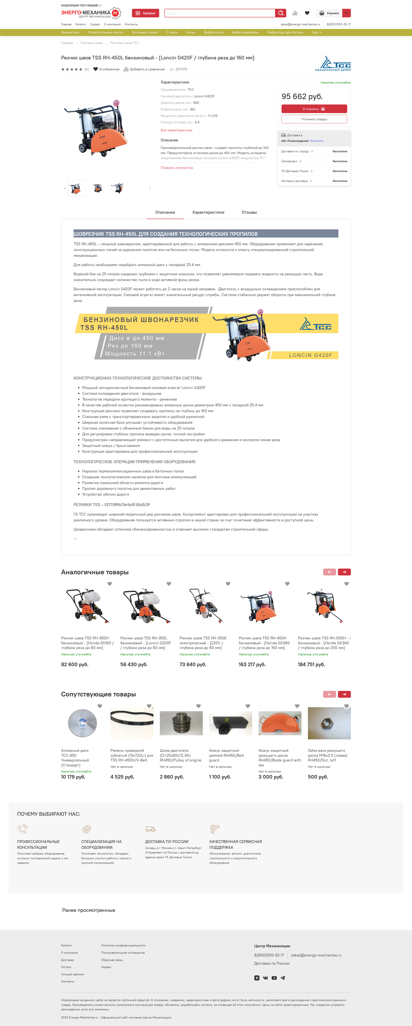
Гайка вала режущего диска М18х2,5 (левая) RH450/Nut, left (327, 755)
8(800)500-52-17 (339, 24)
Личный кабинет (72, 974)
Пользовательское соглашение (123, 953)
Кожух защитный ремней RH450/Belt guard (226, 755)
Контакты (131, 24)
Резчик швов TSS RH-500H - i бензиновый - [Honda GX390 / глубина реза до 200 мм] (324, 643)
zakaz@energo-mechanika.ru (300, 24)
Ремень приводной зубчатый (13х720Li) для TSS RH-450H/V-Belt (132, 755)
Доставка (67, 960)
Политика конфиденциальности (123, 945)
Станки (172, 32)
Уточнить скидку (314, 119)
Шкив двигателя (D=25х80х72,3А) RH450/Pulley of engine (180, 755)
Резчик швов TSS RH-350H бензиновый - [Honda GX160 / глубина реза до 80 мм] (87, 643)
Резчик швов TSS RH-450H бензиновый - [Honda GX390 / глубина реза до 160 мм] (264, 643)
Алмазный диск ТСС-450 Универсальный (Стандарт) (75, 757)
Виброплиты (214, 32)
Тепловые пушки (145, 32)
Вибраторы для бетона (285, 32)
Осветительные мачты (105, 32)
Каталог (149, 13)
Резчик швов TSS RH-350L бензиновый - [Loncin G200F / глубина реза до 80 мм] (145, 643)
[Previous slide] (68, 126)
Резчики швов (92, 43)
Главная (66, 24)
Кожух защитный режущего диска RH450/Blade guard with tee (280, 757)
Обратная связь (112, 960)
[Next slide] (147, 126)
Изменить (317, 141)
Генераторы (70, 32)
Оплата (66, 967)
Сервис (95, 24)
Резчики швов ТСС (124, 43)
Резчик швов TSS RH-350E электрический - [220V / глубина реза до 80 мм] (203, 643)
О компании (112, 24)
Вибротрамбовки (245, 32)
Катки (190, 32)
